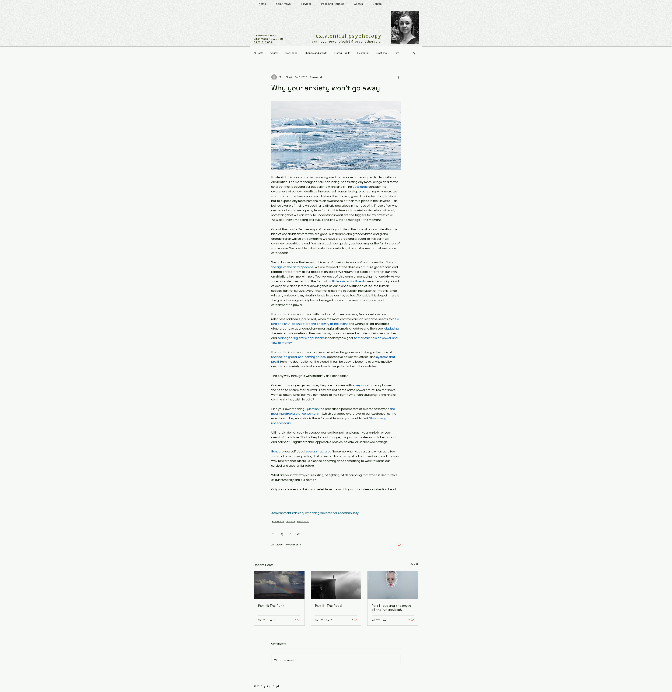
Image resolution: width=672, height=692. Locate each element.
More (396, 53)
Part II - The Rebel (328, 606)
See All (414, 564)
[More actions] (399, 77)
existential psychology (349, 36)
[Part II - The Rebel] (336, 585)
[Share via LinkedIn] (290, 534)
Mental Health (342, 53)
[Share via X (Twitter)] (281, 534)
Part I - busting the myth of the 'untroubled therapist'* (391, 608)
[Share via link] (298, 534)
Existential (363, 53)
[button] (413, 53)
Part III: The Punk (271, 606)
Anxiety (274, 53)
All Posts (258, 53)
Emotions (381, 53)
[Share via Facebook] (273, 534)
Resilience (291, 53)
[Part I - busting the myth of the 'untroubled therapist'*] (393, 585)
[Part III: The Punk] (279, 585)
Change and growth (315, 53)
